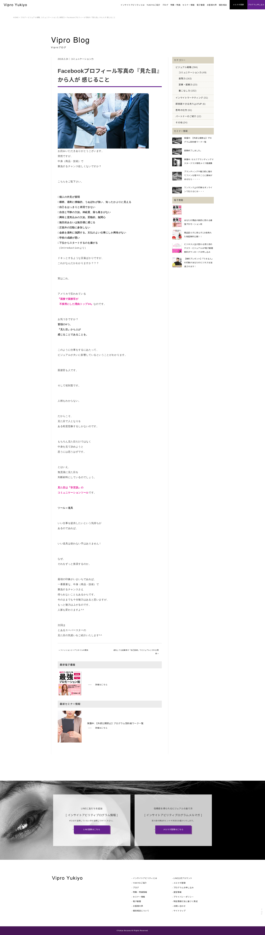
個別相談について (141, 911)
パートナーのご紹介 (186, 116)
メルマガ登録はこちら (173, 829)
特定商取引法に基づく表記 (185, 901)
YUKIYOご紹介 (153, 5)
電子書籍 (201, 5)
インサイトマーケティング (189, 98)
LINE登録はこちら (91, 829)
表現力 (62, 17)
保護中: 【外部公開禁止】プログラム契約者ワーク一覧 (115, 723)
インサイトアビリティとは (132, 5)
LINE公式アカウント (182, 878)
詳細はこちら (101, 685)
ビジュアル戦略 (34, 17)
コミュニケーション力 (49, 17)
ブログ (165, 5)
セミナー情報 (188, 5)
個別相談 (223, 5)
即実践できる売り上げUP (189, 104)
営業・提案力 (185, 84)
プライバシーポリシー (183, 897)
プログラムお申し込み (183, 888)
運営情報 (177, 892)
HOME (16, 17)
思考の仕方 (181, 110)
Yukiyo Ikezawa (124, 931)
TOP (262, 911)
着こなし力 (184, 91)
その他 (179, 122)
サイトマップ (179, 911)
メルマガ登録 (179, 883)
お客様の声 (212, 5)
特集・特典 (175, 5)
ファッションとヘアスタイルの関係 (74, 650)
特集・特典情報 (140, 892)
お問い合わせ (179, 906)
